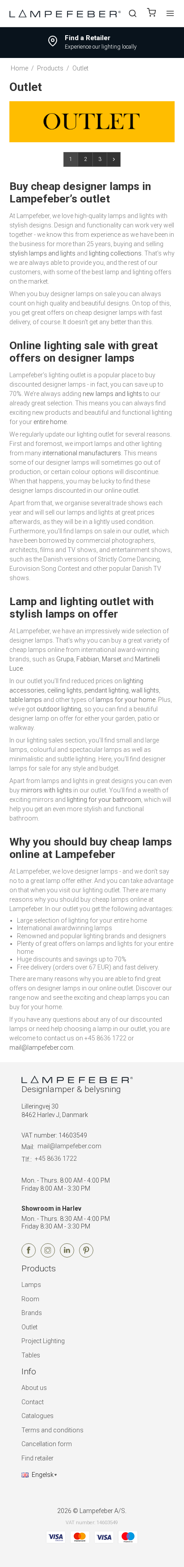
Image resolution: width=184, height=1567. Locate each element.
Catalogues (37, 1415)
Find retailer (37, 1458)
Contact (32, 1402)
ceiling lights (64, 690)
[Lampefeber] (65, 13)
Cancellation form (46, 1443)
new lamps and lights (112, 393)
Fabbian (87, 659)
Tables (30, 1355)
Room (30, 1299)
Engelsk (43, 1474)
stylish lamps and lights (42, 253)
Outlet (29, 1327)
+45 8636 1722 (56, 1158)
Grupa (65, 659)
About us (34, 1387)
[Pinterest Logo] (86, 1255)
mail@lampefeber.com (41, 1047)
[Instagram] (48, 1255)
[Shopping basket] (151, 13)
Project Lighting (43, 1340)
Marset (111, 659)
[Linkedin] (67, 1255)
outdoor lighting (59, 709)
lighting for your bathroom (104, 799)
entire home (50, 421)
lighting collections (115, 253)
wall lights (145, 690)
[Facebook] (28, 1255)
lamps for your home (125, 699)
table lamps (25, 699)
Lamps (31, 1284)
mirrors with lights (46, 790)
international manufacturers (81, 453)
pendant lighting (106, 690)
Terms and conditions (52, 1430)
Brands (31, 1312)
